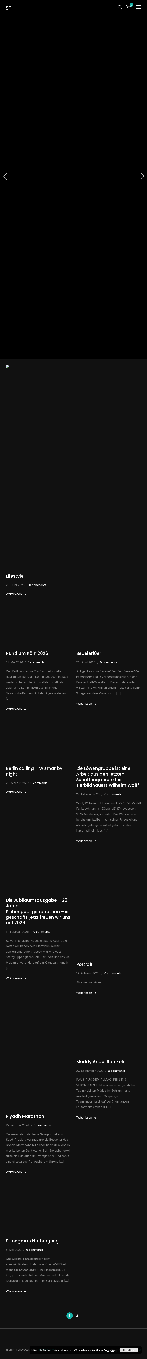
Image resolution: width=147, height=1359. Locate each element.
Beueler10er (88, 653)
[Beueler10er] (108, 614)
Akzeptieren (129, 1350)
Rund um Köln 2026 (27, 653)
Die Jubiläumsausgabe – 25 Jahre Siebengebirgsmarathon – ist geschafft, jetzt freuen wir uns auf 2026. (38, 911)
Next (142, 176)
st (8, 8)
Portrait (84, 964)
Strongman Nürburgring (32, 1241)
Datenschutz (110, 1350)
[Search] (120, 6)
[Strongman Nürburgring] (38, 1192)
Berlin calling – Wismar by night (34, 771)
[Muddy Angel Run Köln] (108, 1012)
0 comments (37, 585)
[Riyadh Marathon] (38, 1012)
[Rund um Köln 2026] (38, 614)
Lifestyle (15, 576)
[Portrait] (108, 861)
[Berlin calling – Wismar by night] (38, 729)
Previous (5, 176)
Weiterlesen (14, 594)
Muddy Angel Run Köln (101, 1062)
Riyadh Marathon (25, 1116)
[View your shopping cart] (128, 7)
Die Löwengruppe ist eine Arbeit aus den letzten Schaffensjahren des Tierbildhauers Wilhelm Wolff (107, 776)
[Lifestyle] (73, 367)
